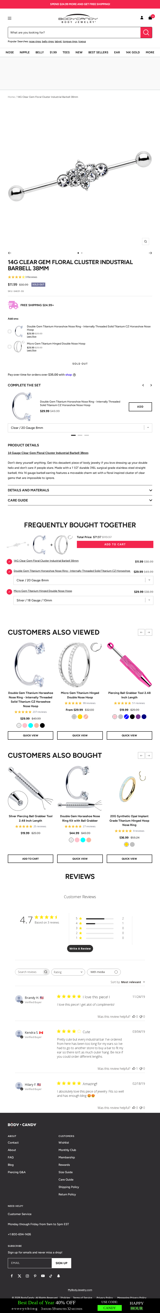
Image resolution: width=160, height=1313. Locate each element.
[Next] (150, 253)
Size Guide (66, 1172)
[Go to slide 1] (78, 253)
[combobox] (68, 972)
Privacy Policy (105, 1297)
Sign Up (61, 1263)
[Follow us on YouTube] (43, 1276)
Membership (67, 1157)
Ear (117, 52)
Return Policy (67, 1194)
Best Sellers (98, 52)
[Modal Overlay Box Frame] (80, 1305)
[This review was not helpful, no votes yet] (141, 1016)
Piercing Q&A (17, 1172)
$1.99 (53, 52)
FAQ (11, 1157)
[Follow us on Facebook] (12, 1276)
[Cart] (150, 18)
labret (58, 41)
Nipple (25, 52)
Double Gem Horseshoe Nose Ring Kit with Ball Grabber (80, 818)
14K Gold (133, 52)
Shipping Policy (69, 1187)
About (12, 1150)
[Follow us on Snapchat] (58, 1276)
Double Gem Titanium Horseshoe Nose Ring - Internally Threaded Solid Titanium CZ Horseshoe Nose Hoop (30, 699)
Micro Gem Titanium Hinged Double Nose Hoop (80, 695)
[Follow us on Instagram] (27, 1276)
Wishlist (64, 1142)
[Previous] (9, 253)
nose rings (35, 41)
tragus (82, 41)
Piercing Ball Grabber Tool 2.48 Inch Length (129, 695)
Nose (10, 52)
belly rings (48, 41)
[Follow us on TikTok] (51, 1276)
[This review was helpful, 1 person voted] (133, 1068)
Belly (40, 52)
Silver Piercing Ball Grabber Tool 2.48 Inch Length (30, 818)
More (150, 52)
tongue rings (70, 41)
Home (11, 96)
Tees (66, 52)
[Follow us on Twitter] (19, 1276)
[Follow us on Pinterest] (35, 1276)
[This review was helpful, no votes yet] (133, 1016)
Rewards (64, 1165)
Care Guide (66, 1179)
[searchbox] (28, 972)
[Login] (142, 18)
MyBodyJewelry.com (80, 1289)
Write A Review (80, 948)
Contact (13, 1142)
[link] (19, 725)
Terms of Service (82, 1297)
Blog (11, 1165)
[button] (141, 632)
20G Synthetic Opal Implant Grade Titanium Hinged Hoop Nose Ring (129, 820)
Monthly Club (67, 1150)
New (79, 52)
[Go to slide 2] (81, 253)
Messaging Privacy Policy (131, 1297)
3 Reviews (31, 277)
